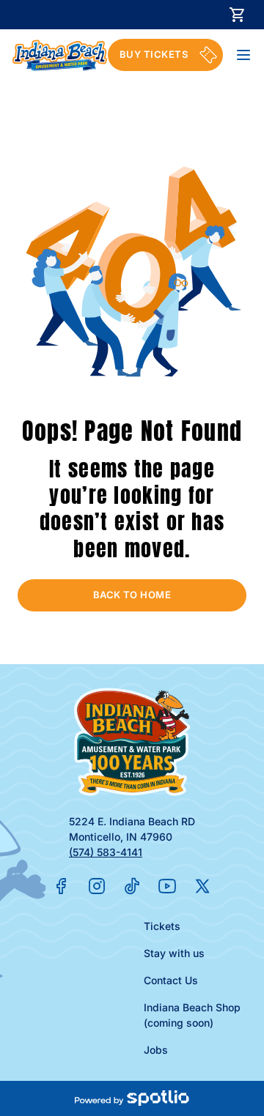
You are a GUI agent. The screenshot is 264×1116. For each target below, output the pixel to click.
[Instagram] (97, 886)
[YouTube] (167, 886)
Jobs (156, 1050)
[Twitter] (202, 886)
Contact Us (171, 980)
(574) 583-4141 (105, 852)
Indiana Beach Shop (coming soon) (192, 1015)
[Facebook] (61, 886)
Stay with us (174, 953)
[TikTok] (132, 886)
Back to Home (132, 594)
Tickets (162, 926)
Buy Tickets (154, 54)
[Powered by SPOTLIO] (131, 1098)
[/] (60, 55)
